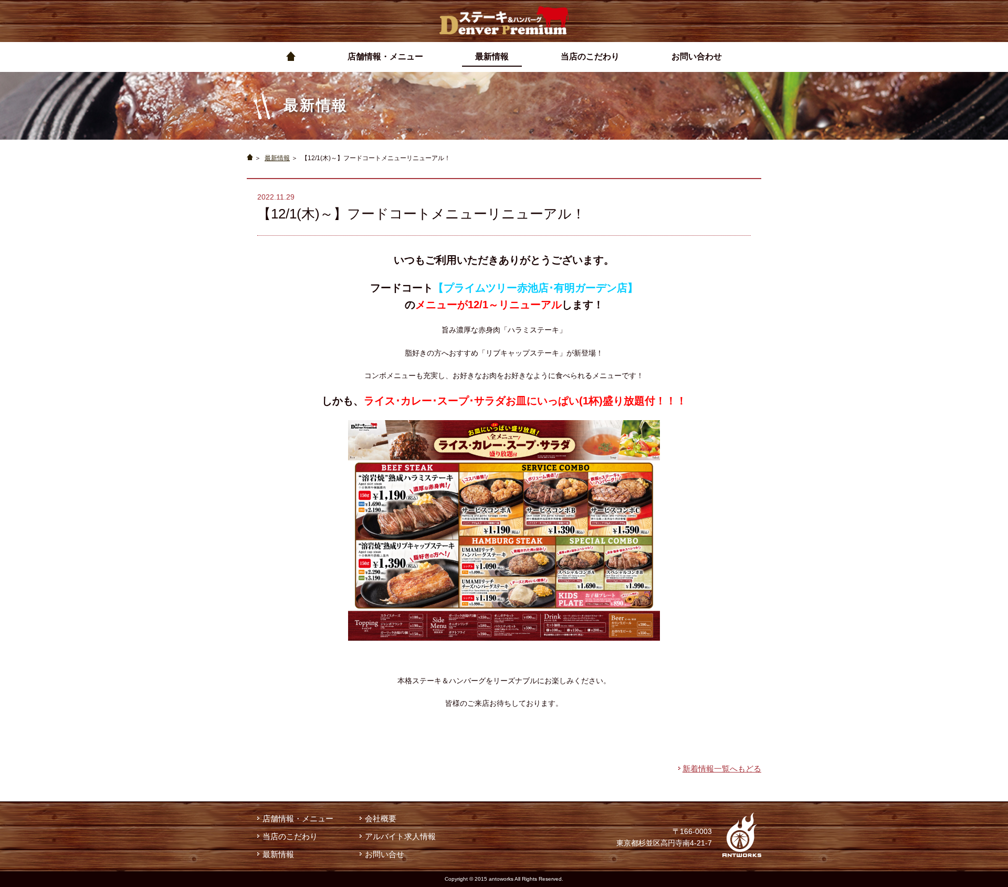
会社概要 (380, 818)
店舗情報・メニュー (297, 818)
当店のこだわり (290, 836)
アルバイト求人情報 (400, 836)
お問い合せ (384, 854)
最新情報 (277, 158)
